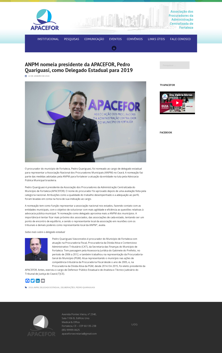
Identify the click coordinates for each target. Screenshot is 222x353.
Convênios (135, 39)
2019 (31, 287)
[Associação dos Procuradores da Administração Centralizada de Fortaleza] (45, 19)
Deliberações (68, 287)
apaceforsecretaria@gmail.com (79, 333)
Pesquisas (71, 39)
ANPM (36, 287)
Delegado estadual (50, 287)
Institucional (48, 39)
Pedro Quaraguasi (85, 287)
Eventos (115, 39)
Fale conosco (180, 39)
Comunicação (94, 39)
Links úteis (156, 39)
